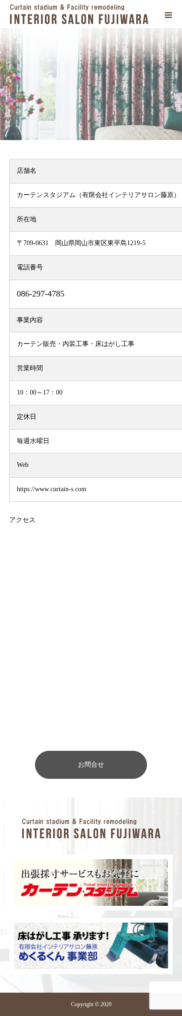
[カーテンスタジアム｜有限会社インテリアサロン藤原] (91, 828)
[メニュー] (168, 14)
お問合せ (91, 764)
